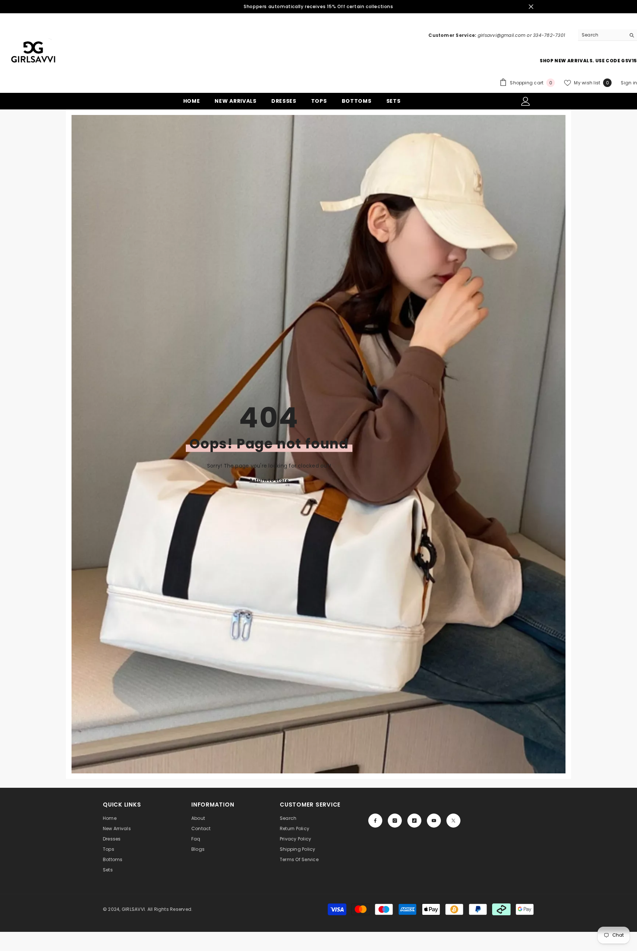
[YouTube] (434, 821)
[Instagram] (395, 821)
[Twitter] (453, 821)
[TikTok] (414, 821)
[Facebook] (375, 821)
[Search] (607, 35)
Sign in (629, 83)
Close (531, 7)
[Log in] (525, 101)
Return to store (269, 480)
